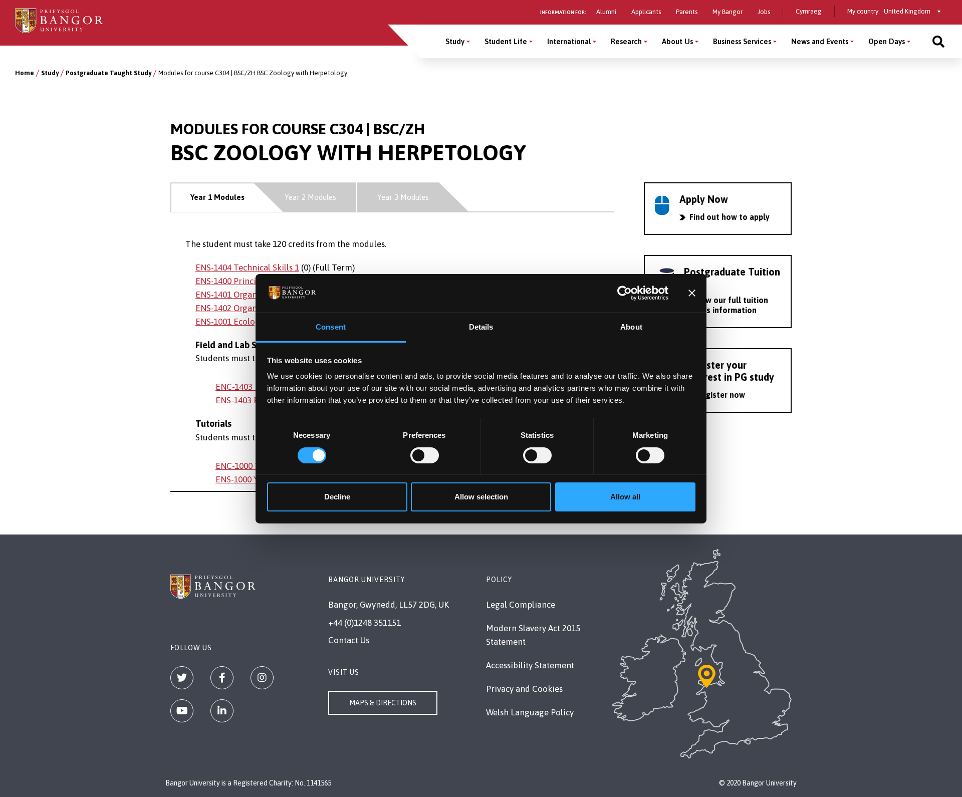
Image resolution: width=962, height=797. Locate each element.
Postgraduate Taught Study (108, 73)
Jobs (764, 12)
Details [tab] (481, 327)
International (569, 41)
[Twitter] (181, 677)
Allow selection (481, 496)
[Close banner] (691, 293)
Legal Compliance (520, 605)
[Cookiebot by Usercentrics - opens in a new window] (624, 293)
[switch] (424, 455)
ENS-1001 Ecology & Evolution (253, 322)
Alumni (606, 12)
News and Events (819, 41)
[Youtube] (181, 710)
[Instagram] (262, 677)
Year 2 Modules (310, 197)
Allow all (625, 496)
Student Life (506, 41)
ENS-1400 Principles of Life (246, 281)
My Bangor (727, 12)
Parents (686, 12)
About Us (677, 41)
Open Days (886, 41)
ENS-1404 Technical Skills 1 (247, 267)
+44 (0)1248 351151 (364, 623)
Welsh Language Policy (530, 712)
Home (24, 73)
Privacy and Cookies (524, 689)
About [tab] (631, 327)
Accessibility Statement (530, 665)
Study (454, 41)
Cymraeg (809, 11)
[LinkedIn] (221, 710)
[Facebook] (221, 677)
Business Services (742, 41)
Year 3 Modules (403, 197)
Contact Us (348, 640)
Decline (337, 496)
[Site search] (938, 41)
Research (626, 41)
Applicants (646, 12)
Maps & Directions (382, 703)
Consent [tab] (331, 327)
